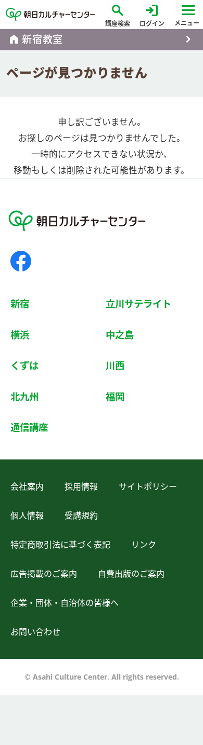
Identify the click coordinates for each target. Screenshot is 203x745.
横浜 (19, 334)
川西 (115, 365)
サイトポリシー (148, 486)
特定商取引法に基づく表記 (60, 544)
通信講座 (29, 427)
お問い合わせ (35, 632)
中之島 (120, 334)
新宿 (19, 303)
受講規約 (81, 515)
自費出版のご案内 (131, 573)
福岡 (115, 396)
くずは (24, 365)
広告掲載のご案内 (43, 573)
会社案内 (27, 486)
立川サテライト (138, 303)
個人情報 (27, 515)
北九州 (24, 396)
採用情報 (81, 486)
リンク (143, 544)
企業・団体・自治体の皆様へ (64, 602)
